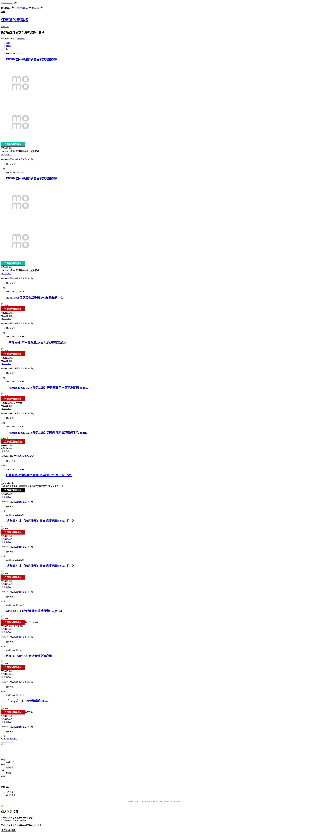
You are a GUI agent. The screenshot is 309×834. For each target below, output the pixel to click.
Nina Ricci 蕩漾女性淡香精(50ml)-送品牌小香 (34, 297)
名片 (8, 49)
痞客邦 (19, 159)
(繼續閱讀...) (6, 155)
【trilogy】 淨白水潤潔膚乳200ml (27, 701)
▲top (3, 168)
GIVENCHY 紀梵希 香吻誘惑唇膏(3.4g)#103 (34, 610)
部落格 (9, 46)
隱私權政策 (168, 801)
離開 (13, 830)
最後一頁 (13, 739)
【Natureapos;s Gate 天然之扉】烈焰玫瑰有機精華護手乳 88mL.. (47, 432)
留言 (24, 159)
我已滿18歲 (6, 830)
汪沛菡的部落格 (14, 20)
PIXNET (136, 801)
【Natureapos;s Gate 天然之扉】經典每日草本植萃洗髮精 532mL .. (48, 387)
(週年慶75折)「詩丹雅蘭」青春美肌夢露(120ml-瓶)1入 (40, 520)
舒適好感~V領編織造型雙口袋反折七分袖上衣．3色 (39, 475)
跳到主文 (5, 27)
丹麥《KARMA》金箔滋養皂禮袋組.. (29, 656)
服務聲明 (177, 801)
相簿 (8, 43)
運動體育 (21, 39)
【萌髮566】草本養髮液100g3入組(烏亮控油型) (36, 342)
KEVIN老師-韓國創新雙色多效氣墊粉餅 (31, 59)
